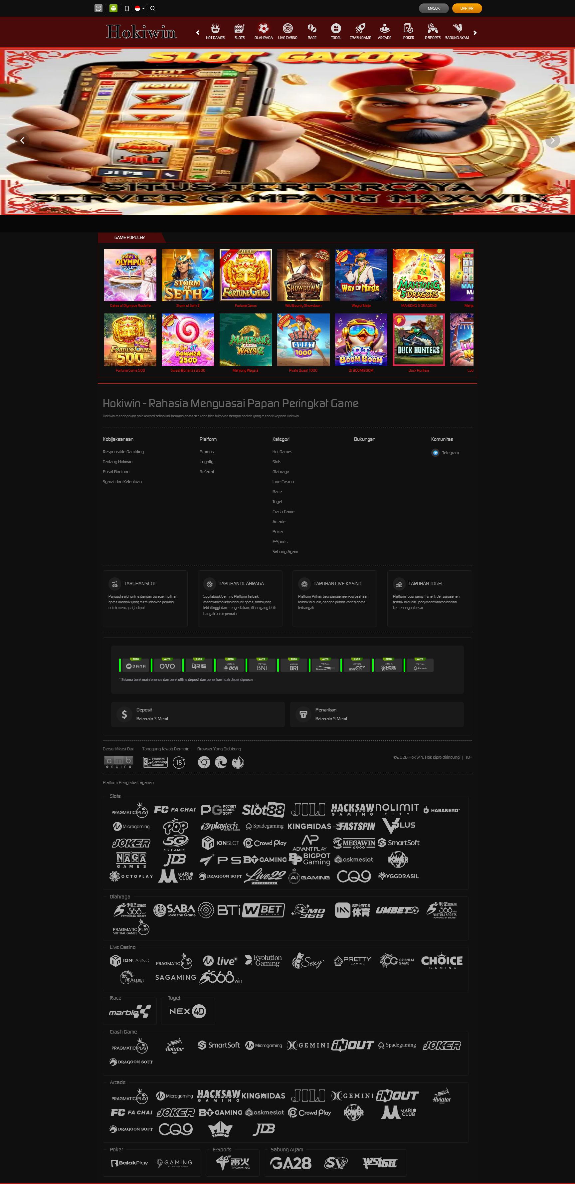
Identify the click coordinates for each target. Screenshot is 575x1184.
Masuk (434, 8)
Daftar (467, 8)
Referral (207, 472)
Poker (408, 37)
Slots (240, 37)
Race (312, 37)
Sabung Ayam (457, 37)
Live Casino (287, 37)
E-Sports (433, 37)
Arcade (384, 37)
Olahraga (264, 37)
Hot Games (215, 37)
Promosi (207, 452)
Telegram (450, 453)
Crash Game (360, 37)
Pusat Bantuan (116, 472)
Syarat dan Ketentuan (122, 482)
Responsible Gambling (123, 452)
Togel (336, 37)
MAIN (134, 275)
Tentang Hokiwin (117, 462)
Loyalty (206, 462)
